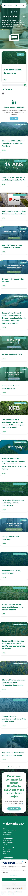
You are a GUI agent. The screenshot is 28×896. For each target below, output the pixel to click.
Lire (5, 80)
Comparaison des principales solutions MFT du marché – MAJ (14, 718)
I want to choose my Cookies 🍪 (14, 888)
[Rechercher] (25, 85)
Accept (14, 879)
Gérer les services (13, 875)
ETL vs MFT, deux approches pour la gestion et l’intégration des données (14, 682)
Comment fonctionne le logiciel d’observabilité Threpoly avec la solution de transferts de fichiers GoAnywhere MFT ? (14, 318)
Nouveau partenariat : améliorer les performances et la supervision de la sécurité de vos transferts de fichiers (14, 463)
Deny (14, 884)
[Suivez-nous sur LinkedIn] (14, 102)
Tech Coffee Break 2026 (12, 354)
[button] (25, 862)
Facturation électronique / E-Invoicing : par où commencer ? (13, 502)
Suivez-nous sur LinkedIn (14, 107)
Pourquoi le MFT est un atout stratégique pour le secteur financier (12, 606)
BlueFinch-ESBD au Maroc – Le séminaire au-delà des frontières (13, 143)
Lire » (4, 150)
